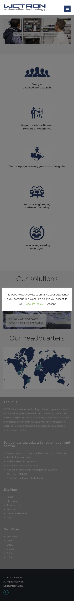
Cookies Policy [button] (34, 304)
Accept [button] (51, 304)
